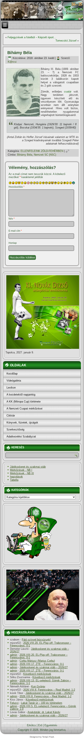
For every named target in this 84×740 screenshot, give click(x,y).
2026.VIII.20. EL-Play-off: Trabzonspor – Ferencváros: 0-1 (40, 644)
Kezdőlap (12, 373)
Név (12, 218)
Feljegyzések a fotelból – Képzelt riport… (32, 37)
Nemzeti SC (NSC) (45, 154)
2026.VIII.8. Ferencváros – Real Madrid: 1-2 (49, 689)
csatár (67, 91)
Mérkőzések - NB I (21, 470)
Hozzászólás (16, 186)
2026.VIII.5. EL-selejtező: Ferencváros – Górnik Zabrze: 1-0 (43, 707)
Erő (40, 725)
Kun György (38, 686)
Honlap (13, 243)
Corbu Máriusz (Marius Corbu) (37, 660)
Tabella (14, 479)
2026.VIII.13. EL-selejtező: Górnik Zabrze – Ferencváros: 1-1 (40, 682)
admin (13, 654)
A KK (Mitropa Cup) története (24, 401)
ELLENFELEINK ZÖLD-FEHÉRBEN (42, 151)
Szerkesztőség (15, 429)
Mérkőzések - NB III (22, 473)
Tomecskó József (65, 40)
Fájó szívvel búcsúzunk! (36, 639)
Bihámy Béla (24, 154)
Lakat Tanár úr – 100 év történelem (41, 702)
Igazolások (16, 476)
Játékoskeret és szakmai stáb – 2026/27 (39, 650)
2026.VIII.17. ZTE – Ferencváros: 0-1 (42, 664)
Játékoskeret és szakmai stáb (28, 466)
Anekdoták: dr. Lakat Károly (44, 712)
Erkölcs (31, 725)
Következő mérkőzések (37, 673)
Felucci (14, 702)
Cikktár (11, 415)
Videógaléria (14, 380)
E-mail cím (15, 230)
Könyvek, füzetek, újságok (22, 422)
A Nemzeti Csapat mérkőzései (24, 408)
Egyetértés (50, 725)
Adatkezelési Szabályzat (21, 436)
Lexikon (11, 387)
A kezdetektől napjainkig (21, 394)
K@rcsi (12, 61)
